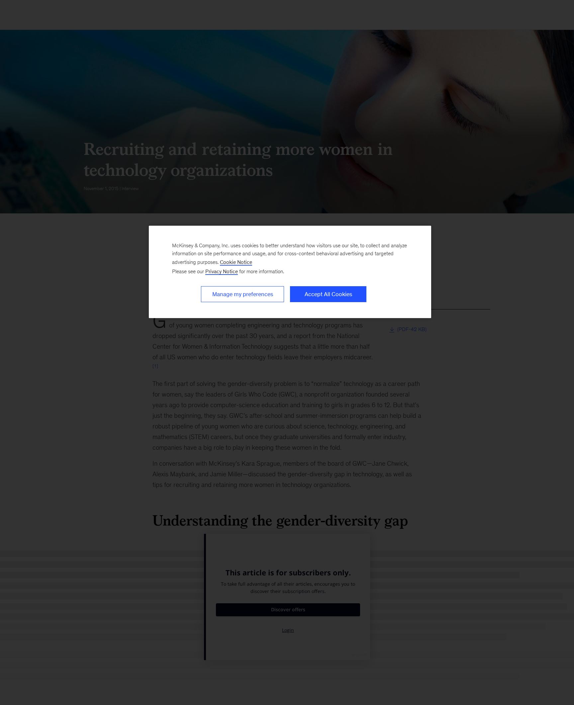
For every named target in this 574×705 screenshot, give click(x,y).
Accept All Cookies (328, 294)
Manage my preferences (242, 294)
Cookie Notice (236, 262)
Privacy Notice (221, 271)
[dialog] (290, 272)
